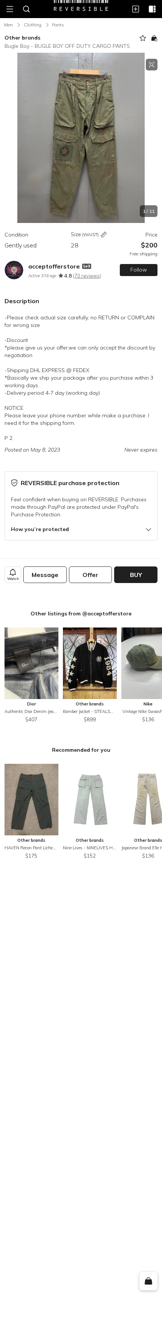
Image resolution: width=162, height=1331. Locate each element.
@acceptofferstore (106, 613)
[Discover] (152, 9)
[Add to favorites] (142, 38)
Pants (58, 24)
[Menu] (10, 9)
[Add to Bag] (154, 38)
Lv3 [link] (86, 266)
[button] (81, 138)
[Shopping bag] (148, 1281)
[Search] (26, 9)
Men (8, 24)
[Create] (135, 9)
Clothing (32, 24)
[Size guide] (103, 234)
